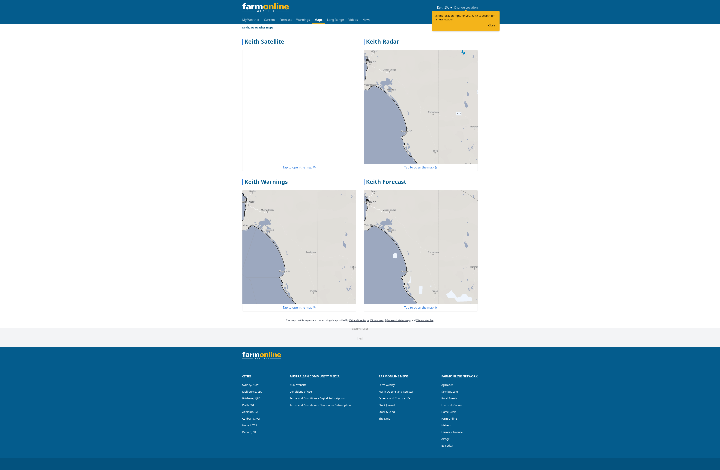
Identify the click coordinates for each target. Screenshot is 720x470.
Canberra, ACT (251, 418)
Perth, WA (248, 405)
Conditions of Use (301, 391)
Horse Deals (448, 412)
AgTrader (447, 385)
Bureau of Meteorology (398, 320)
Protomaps (377, 320)
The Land (384, 418)
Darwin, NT (249, 432)
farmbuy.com (449, 391)
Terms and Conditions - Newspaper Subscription (320, 405)
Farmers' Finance (452, 432)
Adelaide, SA (250, 412)
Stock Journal (387, 405)
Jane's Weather (425, 320)
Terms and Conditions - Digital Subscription (317, 398)
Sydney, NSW (250, 385)
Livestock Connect (452, 405)
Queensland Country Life (394, 398)
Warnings (303, 20)
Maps (318, 20)
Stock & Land (387, 412)
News (366, 20)
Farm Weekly (387, 385)
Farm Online (449, 418)
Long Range (335, 20)
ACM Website (298, 385)
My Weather (251, 20)
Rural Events (449, 398)
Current (269, 20)
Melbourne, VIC (252, 391)
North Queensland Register (396, 391)
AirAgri (445, 439)
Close (491, 25)
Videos (353, 20)
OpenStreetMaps (359, 320)
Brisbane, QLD (251, 398)
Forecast (286, 20)
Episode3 (447, 445)
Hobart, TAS (249, 425)
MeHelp (446, 425)
